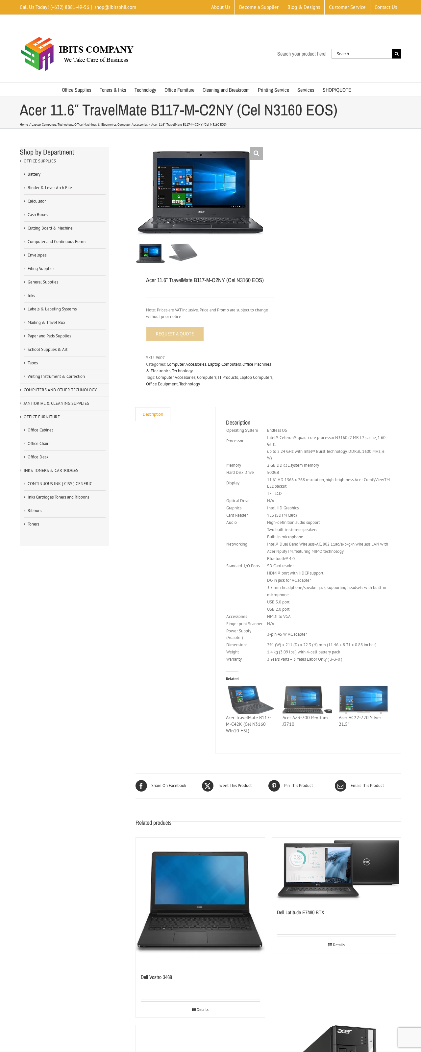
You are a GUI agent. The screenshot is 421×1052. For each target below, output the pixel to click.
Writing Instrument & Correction (56, 376)
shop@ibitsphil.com (115, 7)
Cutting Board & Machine (50, 228)
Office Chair (38, 443)
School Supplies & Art (47, 349)
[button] (256, 153)
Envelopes (37, 255)
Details (203, 1009)
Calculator (37, 201)
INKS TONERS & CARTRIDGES (51, 470)
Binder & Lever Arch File (50, 187)
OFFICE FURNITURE (42, 417)
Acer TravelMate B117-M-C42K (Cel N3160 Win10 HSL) (248, 724)
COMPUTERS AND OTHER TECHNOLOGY (60, 390)
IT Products (228, 377)
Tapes (33, 363)
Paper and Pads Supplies (49, 336)
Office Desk (38, 457)
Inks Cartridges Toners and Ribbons (58, 497)
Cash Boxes (38, 214)
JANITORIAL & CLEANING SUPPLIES (56, 403)
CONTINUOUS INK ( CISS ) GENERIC (60, 483)
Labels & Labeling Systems (52, 309)
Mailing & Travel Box (46, 322)
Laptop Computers (224, 364)
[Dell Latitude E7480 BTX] (336, 870)
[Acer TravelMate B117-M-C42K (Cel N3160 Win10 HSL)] (251, 700)
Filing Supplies (41, 268)
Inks (31, 295)
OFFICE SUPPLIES (40, 161)
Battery (34, 174)
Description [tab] (153, 414)
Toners (33, 524)
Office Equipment (162, 384)
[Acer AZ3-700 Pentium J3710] (307, 700)
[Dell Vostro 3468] (200, 902)
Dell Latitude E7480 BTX (300, 912)
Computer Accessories (186, 364)
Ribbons (35, 510)
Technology (182, 371)
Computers (206, 377)
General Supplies (43, 282)
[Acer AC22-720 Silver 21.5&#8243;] (363, 700)
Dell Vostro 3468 (156, 977)
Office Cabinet (40, 430)
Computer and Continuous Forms (57, 241)
